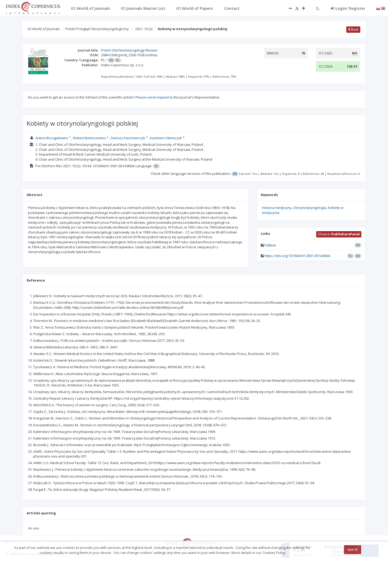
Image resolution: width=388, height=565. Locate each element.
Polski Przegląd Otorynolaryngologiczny (97, 28)
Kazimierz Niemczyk (166, 138)
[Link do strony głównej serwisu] (32, 7)
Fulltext (270, 245)
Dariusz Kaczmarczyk (128, 138)
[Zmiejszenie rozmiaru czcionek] (287, 8)
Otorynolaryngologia (309, 207)
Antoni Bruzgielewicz (51, 138)
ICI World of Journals (44, 28)
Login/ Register (350, 8)
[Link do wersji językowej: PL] (378, 8)
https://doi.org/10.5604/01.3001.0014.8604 (297, 255)
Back (354, 29)
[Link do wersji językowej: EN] (383, 8)
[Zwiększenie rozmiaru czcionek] (306, 8)
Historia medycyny (277, 207)
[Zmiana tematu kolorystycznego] (318, 8)
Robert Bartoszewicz (89, 138)
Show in (339, 234)
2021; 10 (143, 28)
